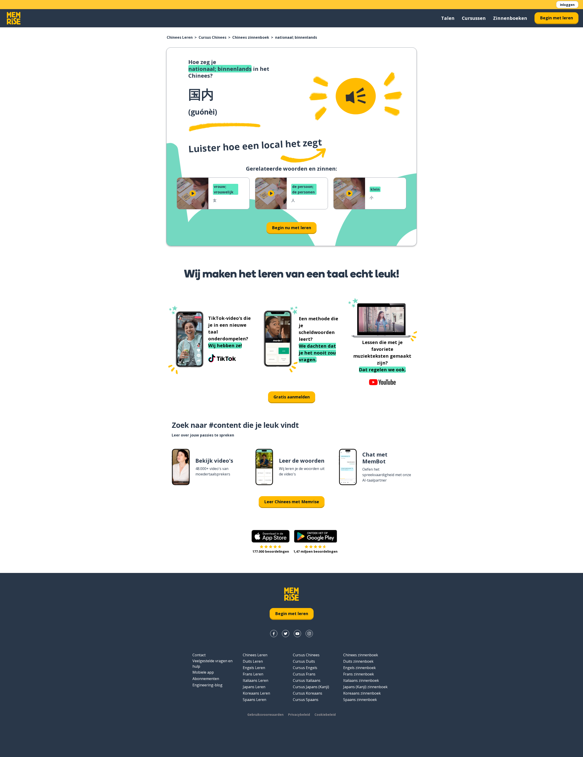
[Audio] (356, 96)
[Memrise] (14, 18)
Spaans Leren (254, 699)
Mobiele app (203, 672)
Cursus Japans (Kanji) (311, 686)
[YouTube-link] (297, 633)
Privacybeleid (299, 714)
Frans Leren (253, 674)
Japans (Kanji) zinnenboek (365, 686)
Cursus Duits (304, 661)
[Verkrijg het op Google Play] (315, 536)
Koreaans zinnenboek (362, 693)
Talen (448, 18)
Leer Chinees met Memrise (291, 501)
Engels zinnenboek (359, 667)
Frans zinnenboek (358, 674)
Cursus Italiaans (306, 680)
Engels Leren (254, 667)
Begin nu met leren (291, 227)
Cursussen (474, 18)
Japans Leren (254, 686)
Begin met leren (556, 18)
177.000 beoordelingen (270, 551)
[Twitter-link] (285, 633)
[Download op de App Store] (270, 536)
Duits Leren (253, 661)
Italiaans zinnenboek (361, 680)
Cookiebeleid (325, 714)
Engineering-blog (207, 685)
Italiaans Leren (255, 680)
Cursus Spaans (305, 699)
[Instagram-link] (309, 633)
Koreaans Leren (256, 693)
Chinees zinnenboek (250, 37)
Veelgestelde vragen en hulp (212, 663)
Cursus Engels (305, 667)
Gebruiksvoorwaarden (265, 714)
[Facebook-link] (273, 633)
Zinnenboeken (510, 18)
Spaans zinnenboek (360, 699)
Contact (199, 654)
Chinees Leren (180, 37)
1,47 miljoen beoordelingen (315, 551)
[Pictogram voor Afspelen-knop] (192, 193)
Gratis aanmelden (292, 397)
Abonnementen (205, 678)
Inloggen (567, 5)
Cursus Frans (304, 674)
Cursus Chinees (212, 37)
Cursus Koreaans (307, 693)
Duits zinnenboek (358, 661)
